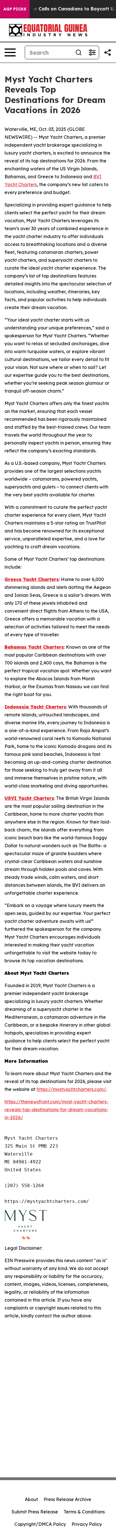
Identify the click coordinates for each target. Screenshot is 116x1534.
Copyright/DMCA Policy (40, 1524)
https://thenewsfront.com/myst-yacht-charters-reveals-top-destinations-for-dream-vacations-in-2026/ (56, 1109)
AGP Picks (14, 9)
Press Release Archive (67, 1499)
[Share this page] (107, 52)
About (31, 1499)
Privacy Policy (87, 1524)
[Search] (78, 52)
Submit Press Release (35, 1512)
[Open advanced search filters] (92, 52)
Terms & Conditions (84, 1512)
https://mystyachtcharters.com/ (71, 1089)
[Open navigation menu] (10, 52)
